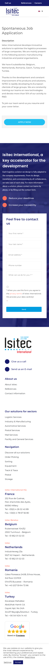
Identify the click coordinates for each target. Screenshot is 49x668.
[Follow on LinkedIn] (20, 401)
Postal (8, 475)
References (26, 3)
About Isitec (11, 384)
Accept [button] (18, 662)
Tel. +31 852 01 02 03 (14, 536)
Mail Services (11, 435)
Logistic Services (13, 417)
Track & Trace (11, 470)
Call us (8, 3)
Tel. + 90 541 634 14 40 (16, 615)
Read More (30, 657)
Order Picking (12, 457)
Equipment (11, 466)
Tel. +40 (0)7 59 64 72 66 (17, 585)
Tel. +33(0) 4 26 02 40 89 (17, 509)
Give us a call (18, 361)
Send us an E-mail (21, 369)
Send (24, 309)
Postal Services (12, 430)
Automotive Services (15, 426)
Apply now (24, 122)
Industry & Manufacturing (18, 421)
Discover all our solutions (17, 452)
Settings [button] (7, 662)
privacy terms (16, 293)
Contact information (15, 393)
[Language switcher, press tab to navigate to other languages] (40, 11)
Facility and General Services (19, 439)
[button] (17, 630)
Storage (9, 479)
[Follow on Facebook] (27, 401)
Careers (38, 3)
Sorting (8, 461)
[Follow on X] (14, 401)
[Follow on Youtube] (7, 401)
